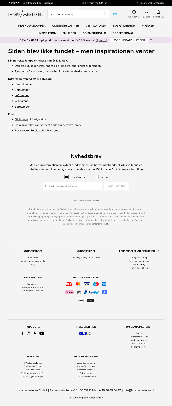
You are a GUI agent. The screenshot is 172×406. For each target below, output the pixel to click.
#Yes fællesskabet (33, 362)
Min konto (53, 130)
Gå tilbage (21, 119)
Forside (35, 130)
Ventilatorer (96, 25)
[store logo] (26, 14)
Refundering (139, 264)
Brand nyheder (33, 369)
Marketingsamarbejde (33, 376)
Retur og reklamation (139, 260)
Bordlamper (22, 106)
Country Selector (139, 346)
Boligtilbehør (86, 373)
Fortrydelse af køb (139, 267)
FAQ (33, 264)
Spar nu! (101, 40)
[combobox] (78, 14)
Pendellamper (24, 84)
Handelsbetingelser (139, 340)
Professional (123, 33)
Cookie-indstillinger (33, 366)
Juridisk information (139, 336)
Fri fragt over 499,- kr (33, 290)
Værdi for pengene (86, 369)
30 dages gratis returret (33, 287)
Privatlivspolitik (139, 343)
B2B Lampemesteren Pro (33, 373)
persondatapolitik (100, 223)
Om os (139, 333)
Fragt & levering (139, 257)
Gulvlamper (22, 101)
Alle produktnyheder (86, 376)
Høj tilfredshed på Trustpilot (37, 2)
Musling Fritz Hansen (86, 366)
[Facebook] (23, 333)
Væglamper (22, 89)
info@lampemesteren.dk (33, 260)
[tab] (33, 259)
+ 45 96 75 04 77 (33, 257)
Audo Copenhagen (86, 362)
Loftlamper (22, 95)
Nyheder (69, 33)
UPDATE (129, 40)
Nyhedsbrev (33, 283)
